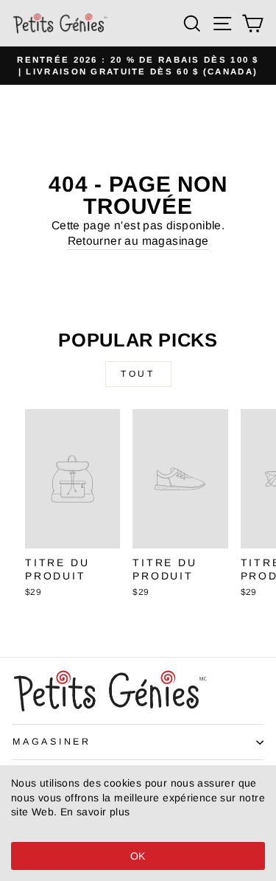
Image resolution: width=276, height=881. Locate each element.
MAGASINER (52, 742)
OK (138, 856)
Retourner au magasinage (138, 240)
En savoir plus (95, 812)
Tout (138, 374)
